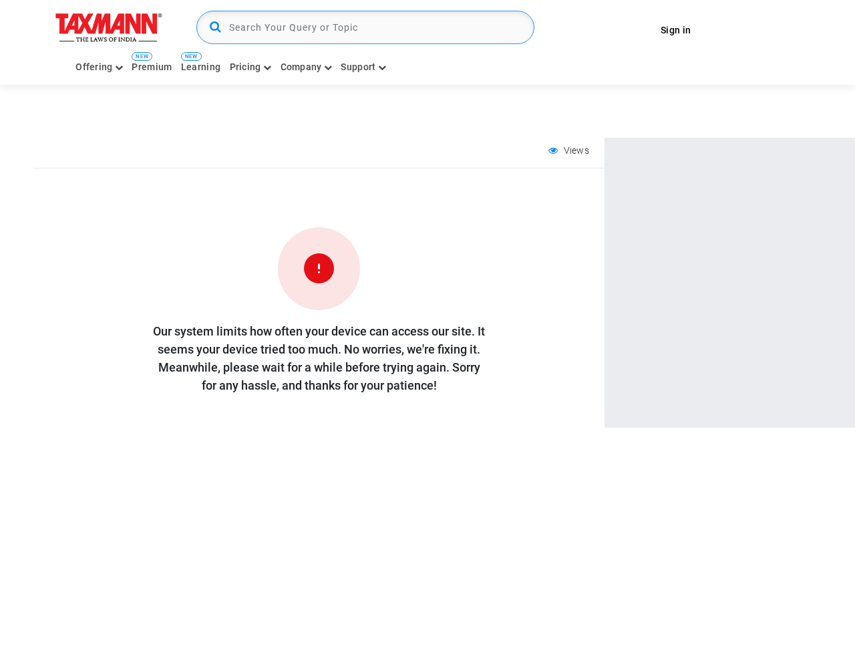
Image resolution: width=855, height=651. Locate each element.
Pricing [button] (246, 66)
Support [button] (359, 66)
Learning (200, 66)
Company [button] (302, 66)
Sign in (676, 30)
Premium (152, 66)
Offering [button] (95, 66)
